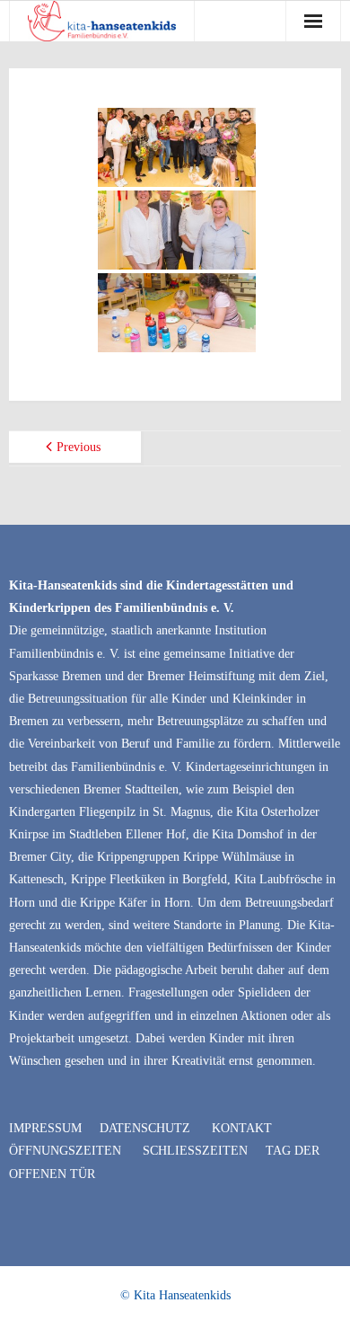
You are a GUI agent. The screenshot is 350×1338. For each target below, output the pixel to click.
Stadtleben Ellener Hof (127, 834)
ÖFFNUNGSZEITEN (65, 1150)
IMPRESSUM (45, 1128)
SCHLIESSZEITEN (195, 1150)
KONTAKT (242, 1128)
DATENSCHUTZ (145, 1128)
